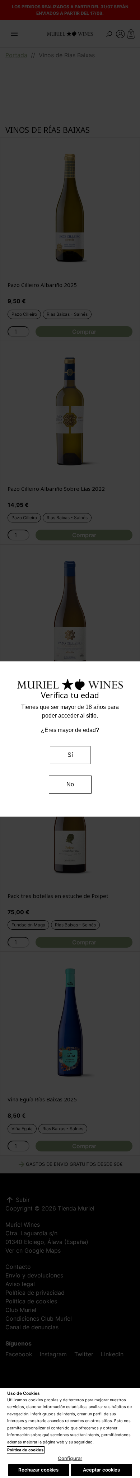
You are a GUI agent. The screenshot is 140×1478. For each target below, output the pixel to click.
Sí (70, 755)
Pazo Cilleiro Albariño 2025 (42, 284)
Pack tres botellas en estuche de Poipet (58, 895)
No (70, 784)
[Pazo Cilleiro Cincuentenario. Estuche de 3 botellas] (70, 614)
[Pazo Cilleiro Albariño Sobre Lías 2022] (70, 411)
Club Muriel (20, 1309)
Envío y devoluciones (34, 1275)
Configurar (70, 1458)
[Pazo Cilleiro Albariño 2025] (70, 207)
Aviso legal (20, 1284)
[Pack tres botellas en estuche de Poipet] (70, 818)
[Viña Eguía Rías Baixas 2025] (70, 1022)
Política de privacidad (35, 1292)
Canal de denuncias (32, 1327)
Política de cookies (31, 1301)
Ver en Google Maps (33, 1250)
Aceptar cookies (101, 1470)
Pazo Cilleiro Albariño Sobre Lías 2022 (56, 488)
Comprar (84, 331)
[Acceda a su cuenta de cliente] (120, 33)
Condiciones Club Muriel (38, 1318)
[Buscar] (109, 33)
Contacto (18, 1266)
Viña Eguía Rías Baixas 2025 (42, 1099)
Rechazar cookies (38, 1470)
